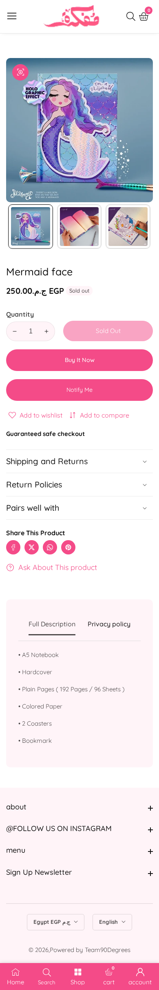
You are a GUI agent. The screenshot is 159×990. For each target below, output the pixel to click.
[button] (79, 507)
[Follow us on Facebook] (13, 547)
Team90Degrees (107, 950)
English (109, 921)
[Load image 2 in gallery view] (79, 226)
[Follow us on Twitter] (31, 547)
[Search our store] (132, 16)
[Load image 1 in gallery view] (30, 226)
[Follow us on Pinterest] (68, 547)
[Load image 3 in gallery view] (128, 226)
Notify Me (79, 389)
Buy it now (80, 360)
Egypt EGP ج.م (52, 921)
